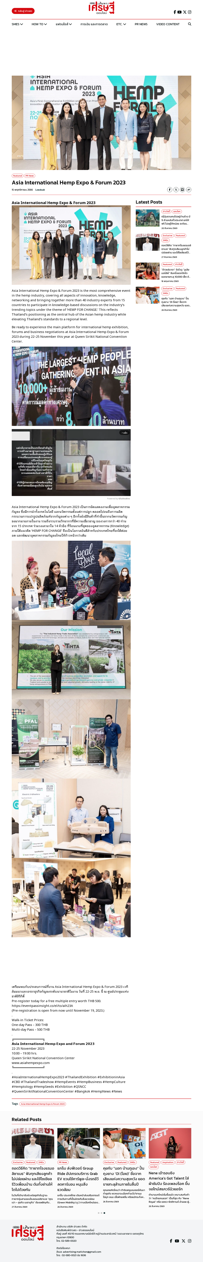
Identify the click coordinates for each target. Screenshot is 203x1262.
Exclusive (167, 235)
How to (37, 24)
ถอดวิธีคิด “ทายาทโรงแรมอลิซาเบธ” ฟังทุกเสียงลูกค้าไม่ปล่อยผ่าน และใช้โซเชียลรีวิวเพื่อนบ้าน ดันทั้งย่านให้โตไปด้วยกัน (176, 253)
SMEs (15, 24)
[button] (98, 1213)
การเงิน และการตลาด (94, 24)
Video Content (168, 24)
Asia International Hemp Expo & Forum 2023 (43, 1104)
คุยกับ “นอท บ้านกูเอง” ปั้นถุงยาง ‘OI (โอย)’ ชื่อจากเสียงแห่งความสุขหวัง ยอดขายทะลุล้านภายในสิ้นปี (175, 304)
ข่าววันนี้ (166, 211)
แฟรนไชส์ (62, 24)
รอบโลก (176, 211)
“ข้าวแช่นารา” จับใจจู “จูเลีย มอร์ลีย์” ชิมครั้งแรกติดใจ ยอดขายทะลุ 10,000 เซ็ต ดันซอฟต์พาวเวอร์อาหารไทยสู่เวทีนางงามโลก (175, 277)
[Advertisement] (101, 51)
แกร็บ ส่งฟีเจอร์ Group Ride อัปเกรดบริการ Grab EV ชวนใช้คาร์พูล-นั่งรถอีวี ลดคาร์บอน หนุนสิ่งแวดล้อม (78, 1178)
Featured (17, 175)
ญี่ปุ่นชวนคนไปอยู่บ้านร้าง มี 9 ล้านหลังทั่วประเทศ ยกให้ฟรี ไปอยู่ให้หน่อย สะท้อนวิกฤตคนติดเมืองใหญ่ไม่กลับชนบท (176, 224)
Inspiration (168, 1162)
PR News (141, 24)
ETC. (119, 24)
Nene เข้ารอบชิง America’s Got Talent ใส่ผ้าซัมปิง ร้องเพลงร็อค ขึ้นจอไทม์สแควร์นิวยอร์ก (169, 1181)
